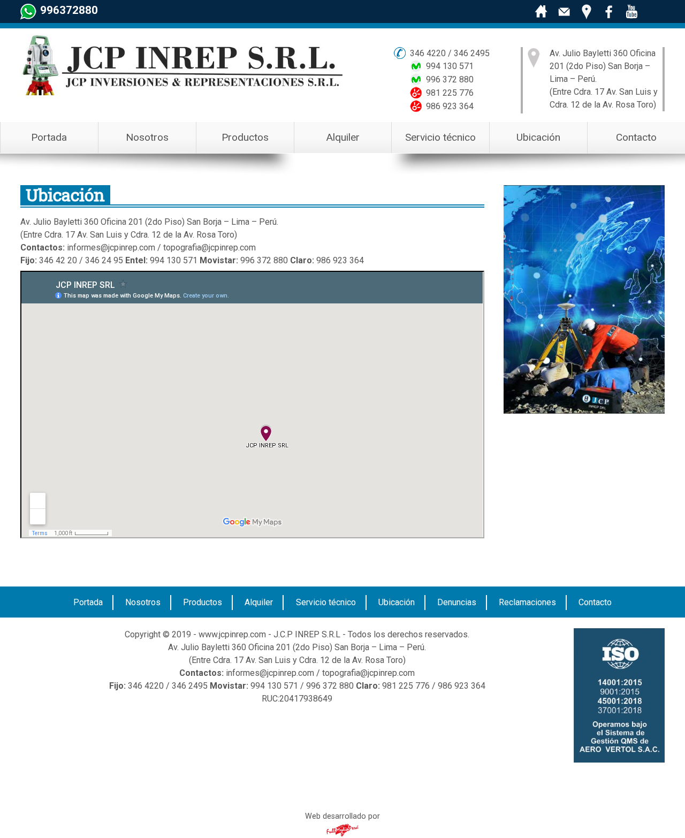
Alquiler (343, 137)
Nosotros (147, 137)
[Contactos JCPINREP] (564, 11)
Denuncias (456, 602)
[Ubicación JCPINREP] (586, 11)
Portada (49, 137)
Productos (245, 137)
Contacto (636, 137)
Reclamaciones (527, 602)
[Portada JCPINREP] (541, 11)
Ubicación (538, 137)
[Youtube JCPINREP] (631, 11)
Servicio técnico (440, 137)
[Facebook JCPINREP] (609, 11)
